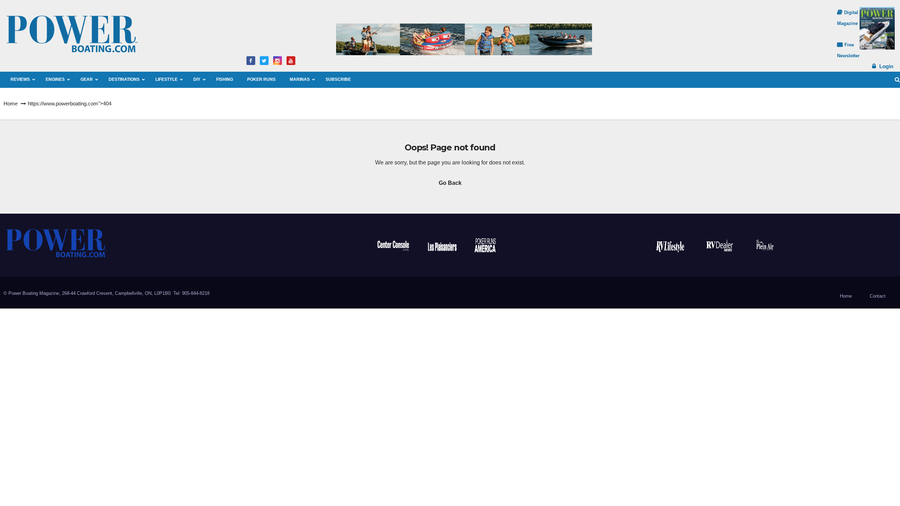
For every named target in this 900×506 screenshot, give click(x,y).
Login (886, 66)
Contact (878, 296)
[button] (897, 80)
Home (11, 103)
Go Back (450, 183)
